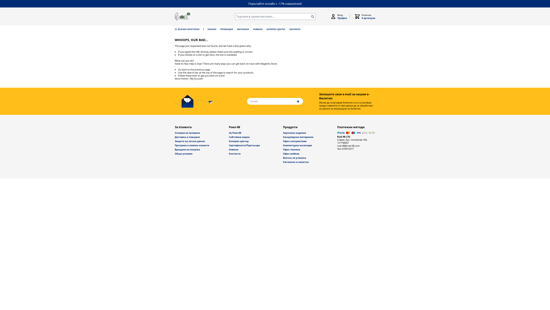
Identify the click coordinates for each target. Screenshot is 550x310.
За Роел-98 (235, 132)
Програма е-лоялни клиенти (192, 145)
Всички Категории (189, 29)
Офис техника (291, 149)
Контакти (235, 153)
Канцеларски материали (298, 137)
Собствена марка (239, 137)
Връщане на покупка (187, 149)
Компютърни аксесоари (297, 145)
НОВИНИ (258, 29)
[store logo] (182, 17)
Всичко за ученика (294, 157)
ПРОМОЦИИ (226, 29)
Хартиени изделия (294, 132)
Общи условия (183, 153)
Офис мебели (291, 153)
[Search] (312, 16)
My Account (196, 78)
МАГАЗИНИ (243, 29)
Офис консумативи (295, 141)
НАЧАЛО (212, 29)
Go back (182, 69)
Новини (233, 149)
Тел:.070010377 (345, 148)
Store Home (181, 78)
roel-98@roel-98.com (348, 145)
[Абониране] (298, 101)
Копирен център (239, 141)
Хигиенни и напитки (296, 162)
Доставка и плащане (187, 137)
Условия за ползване (187, 132)
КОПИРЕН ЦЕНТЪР (276, 29)
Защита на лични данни (190, 141)
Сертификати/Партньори (244, 145)
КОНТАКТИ (294, 29)
